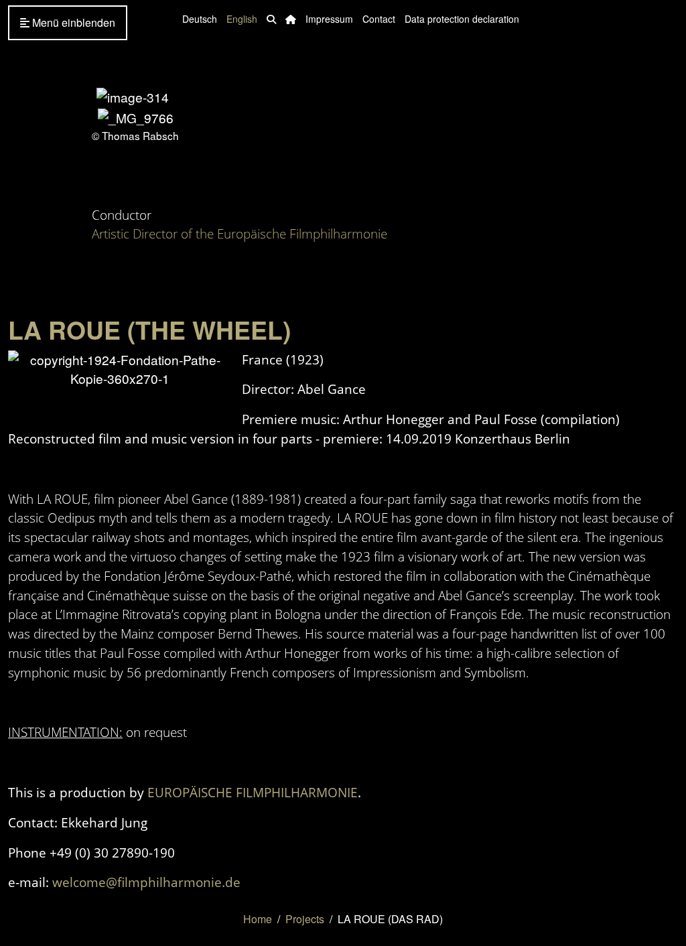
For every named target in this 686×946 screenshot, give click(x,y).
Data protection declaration (462, 18)
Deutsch (199, 18)
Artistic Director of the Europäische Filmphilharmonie (239, 233)
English (241, 18)
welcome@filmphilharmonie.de (146, 882)
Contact (378, 18)
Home (257, 919)
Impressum (329, 18)
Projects (304, 919)
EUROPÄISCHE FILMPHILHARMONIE (252, 792)
